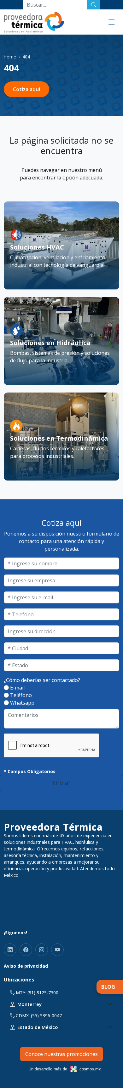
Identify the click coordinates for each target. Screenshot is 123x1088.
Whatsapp (22, 702)
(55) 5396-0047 (46, 1016)
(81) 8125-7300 (42, 993)
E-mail (17, 687)
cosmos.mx (90, 1069)
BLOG (108, 986)
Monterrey (29, 1004)
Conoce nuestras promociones (61, 1054)
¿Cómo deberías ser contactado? (42, 680)
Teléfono (21, 695)
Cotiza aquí (26, 89)
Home (10, 57)
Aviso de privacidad (26, 966)
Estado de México (37, 1027)
